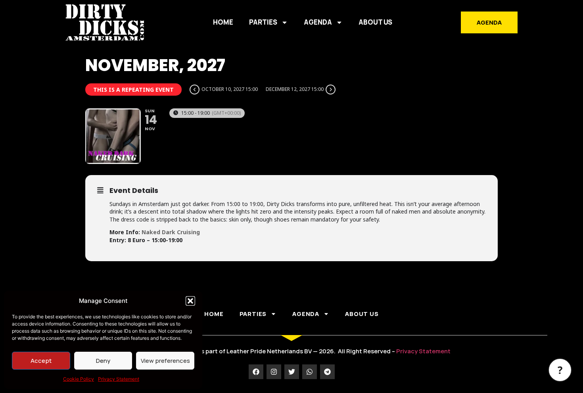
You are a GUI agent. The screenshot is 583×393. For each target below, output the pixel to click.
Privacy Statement (118, 379)
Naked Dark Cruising (171, 232)
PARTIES (263, 22)
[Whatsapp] (309, 371)
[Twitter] (291, 371)
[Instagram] (274, 371)
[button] (190, 301)
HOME (223, 22)
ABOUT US (375, 22)
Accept (41, 360)
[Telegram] (327, 371)
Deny (103, 360)
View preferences (165, 360)
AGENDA (318, 22)
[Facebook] (256, 371)
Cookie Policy (78, 379)
